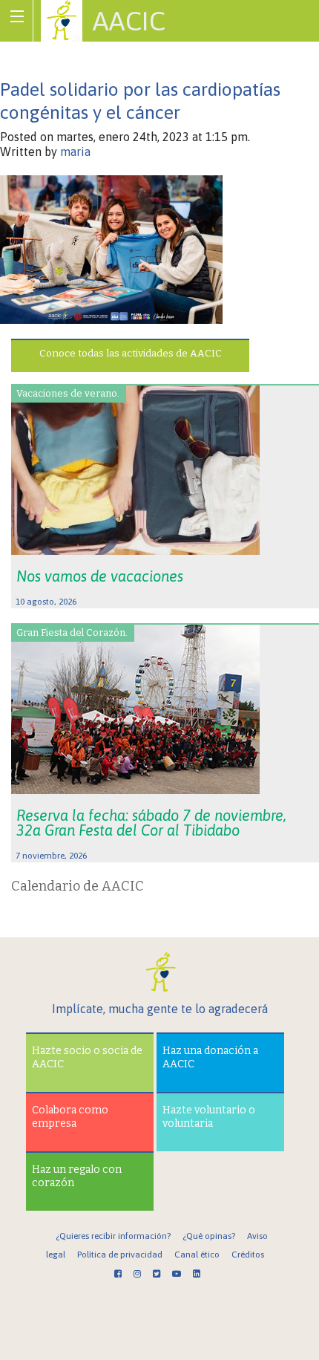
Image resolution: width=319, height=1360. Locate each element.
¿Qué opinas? (208, 1236)
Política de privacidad (119, 1254)
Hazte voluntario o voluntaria (208, 1117)
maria (75, 151)
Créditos (247, 1254)
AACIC (129, 20)
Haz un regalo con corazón (77, 1176)
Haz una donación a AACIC (210, 1057)
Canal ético (197, 1254)
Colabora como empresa (70, 1117)
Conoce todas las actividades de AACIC (130, 353)
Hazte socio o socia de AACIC (87, 1057)
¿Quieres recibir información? (113, 1236)
